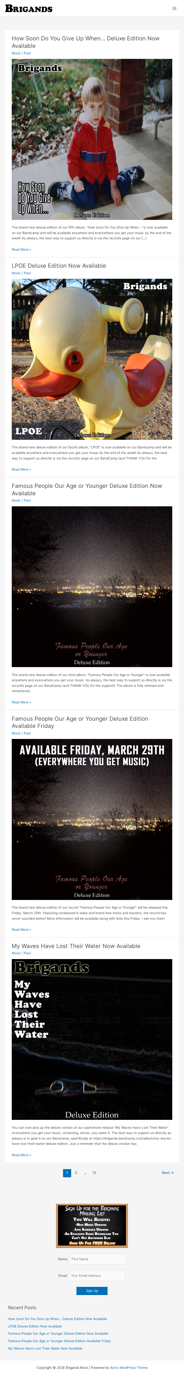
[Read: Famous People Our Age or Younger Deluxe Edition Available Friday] (92, 819)
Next (168, 1173)
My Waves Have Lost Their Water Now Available (76, 946)
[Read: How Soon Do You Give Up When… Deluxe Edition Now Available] (92, 139)
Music (16, 53)
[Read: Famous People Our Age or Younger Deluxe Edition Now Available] (92, 586)
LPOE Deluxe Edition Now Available (59, 265)
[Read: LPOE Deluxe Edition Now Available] (92, 359)
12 (94, 1173)
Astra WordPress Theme (129, 1368)
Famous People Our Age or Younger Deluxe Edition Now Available (58, 1333)
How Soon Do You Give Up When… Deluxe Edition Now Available (57, 1319)
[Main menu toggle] (174, 8)
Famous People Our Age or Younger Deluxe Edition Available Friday (59, 1341)
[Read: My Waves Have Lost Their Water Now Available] (92, 1039)
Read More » (21, 249)
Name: (63, 1259)
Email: (63, 1275)
